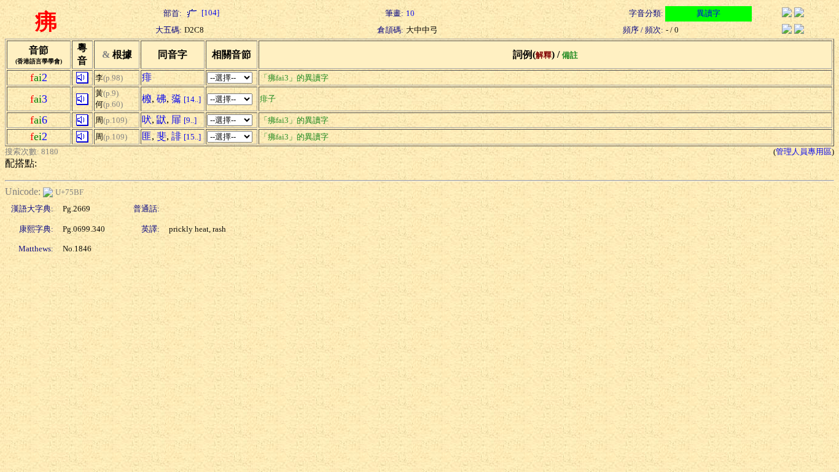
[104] (209, 12)
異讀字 (708, 13)
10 (410, 13)
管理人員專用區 (804, 151)
